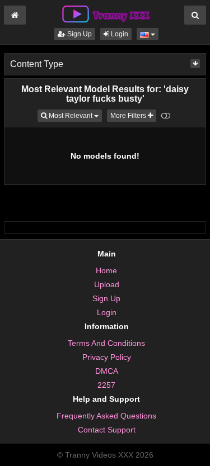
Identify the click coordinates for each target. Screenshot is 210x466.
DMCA (106, 371)
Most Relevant (74, 115)
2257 (106, 385)
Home (106, 270)
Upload (106, 284)
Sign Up (79, 34)
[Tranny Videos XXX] (105, 13)
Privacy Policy (106, 357)
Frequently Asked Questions (106, 415)
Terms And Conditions (106, 343)
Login (118, 34)
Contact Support (107, 429)
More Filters (129, 116)
